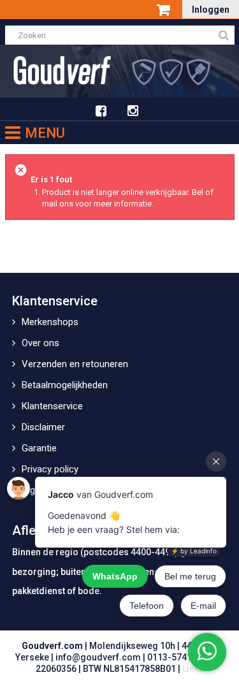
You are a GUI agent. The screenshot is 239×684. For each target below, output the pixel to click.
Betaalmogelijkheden (65, 385)
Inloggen (210, 9)
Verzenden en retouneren (75, 364)
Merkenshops (50, 322)
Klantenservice (52, 406)
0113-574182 (174, 657)
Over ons (40, 343)
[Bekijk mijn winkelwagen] (165, 10)
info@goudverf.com (98, 657)
